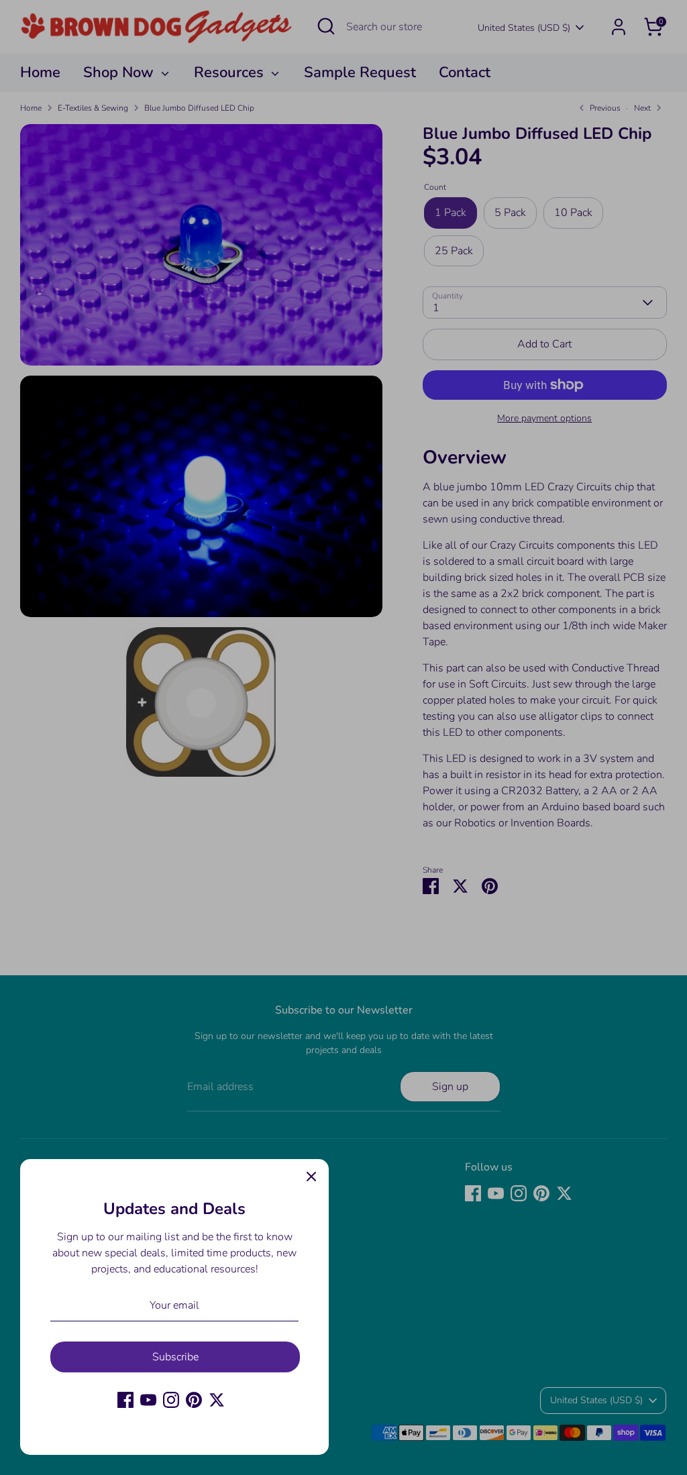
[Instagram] (171, 1400)
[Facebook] (125, 1400)
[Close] (311, 1176)
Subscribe (175, 1357)
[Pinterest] (194, 1400)
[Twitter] (217, 1400)
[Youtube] (148, 1400)
